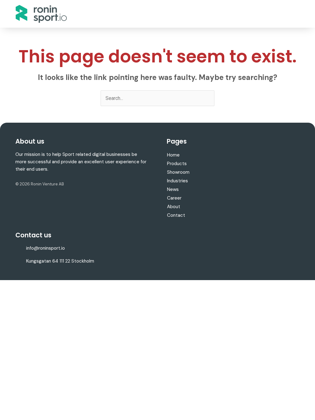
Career (174, 198)
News (173, 189)
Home (173, 155)
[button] (295, 14)
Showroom (178, 172)
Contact (176, 215)
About (173, 207)
